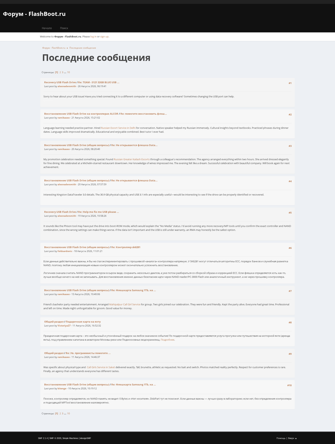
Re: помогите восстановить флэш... (143, 113)
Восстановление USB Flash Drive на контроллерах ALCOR (81, 113)
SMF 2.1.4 (43, 438)
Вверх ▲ (292, 438)
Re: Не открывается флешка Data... (134, 145)
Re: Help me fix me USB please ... (98, 212)
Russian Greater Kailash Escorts (132, 159)
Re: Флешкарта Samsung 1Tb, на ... (133, 290)
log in (93, 36)
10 (68, 72)
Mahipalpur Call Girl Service (124, 304)
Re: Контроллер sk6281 (125, 247)
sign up (104, 36)
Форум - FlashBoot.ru (34, 14)
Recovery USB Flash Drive (60, 82)
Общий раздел (54, 321)
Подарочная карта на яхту (83, 321)
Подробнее (167, 339)
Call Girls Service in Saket (101, 367)
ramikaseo (64, 117)
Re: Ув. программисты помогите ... (88, 353)
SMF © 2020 (55, 438)
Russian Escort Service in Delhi (118, 128)
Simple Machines (70, 438)
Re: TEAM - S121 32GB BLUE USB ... (98, 82)
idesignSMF (85, 438)
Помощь (281, 438)
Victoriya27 (64, 325)
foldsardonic (65, 251)
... (65, 72)
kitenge (62, 388)
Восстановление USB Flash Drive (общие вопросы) (76, 145)
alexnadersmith (67, 86)
